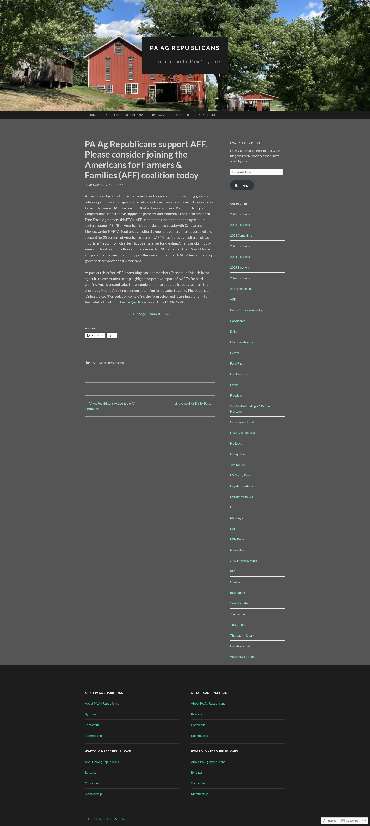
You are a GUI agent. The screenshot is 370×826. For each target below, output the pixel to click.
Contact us (182, 115)
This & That (238, 624)
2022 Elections (240, 224)
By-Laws (158, 115)
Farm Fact (237, 363)
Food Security (239, 374)
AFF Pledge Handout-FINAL (150, 314)
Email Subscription (245, 143)
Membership (208, 115)
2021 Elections (240, 214)
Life (232, 507)
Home (93, 115)
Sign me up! (242, 185)
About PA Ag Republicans (125, 115)
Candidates (237, 321)
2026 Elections (240, 278)
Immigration (238, 454)
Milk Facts (237, 539)
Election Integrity (241, 342)
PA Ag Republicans (185, 48)
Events (234, 353)
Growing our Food (242, 422)
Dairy (233, 331)
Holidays (236, 443)
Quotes (235, 582)
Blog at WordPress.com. (105, 819)
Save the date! (239, 603)
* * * (120, 185)
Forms (234, 385)
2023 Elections (240, 246)
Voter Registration (242, 656)
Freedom (236, 395)
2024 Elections (240, 256)
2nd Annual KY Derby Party (195, 403)
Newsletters (238, 550)
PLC (232, 571)
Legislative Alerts (241, 486)
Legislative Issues (111, 362)
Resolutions (238, 592)
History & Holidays (243, 432)
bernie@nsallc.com (134, 302)
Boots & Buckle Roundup (246, 310)
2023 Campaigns (241, 235)
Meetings (236, 518)
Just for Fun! (238, 464)
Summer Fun (238, 614)
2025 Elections (240, 267)
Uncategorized (240, 646)
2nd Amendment (241, 288)
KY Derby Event (240, 475)
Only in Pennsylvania (243, 560)
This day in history (242, 635)
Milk (233, 528)
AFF (95, 362)
